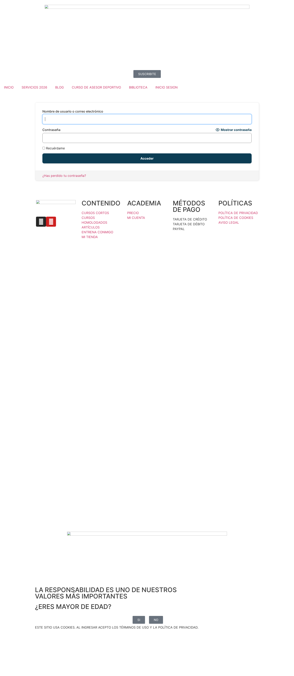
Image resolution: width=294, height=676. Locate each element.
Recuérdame (55, 148)
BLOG (59, 87)
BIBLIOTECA (138, 87)
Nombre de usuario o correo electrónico (72, 111)
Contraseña (51, 129)
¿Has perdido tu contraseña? (64, 176)
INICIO (9, 87)
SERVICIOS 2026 (34, 87)
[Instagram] (41, 222)
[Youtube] (51, 222)
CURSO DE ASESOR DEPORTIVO (96, 87)
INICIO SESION (166, 87)
